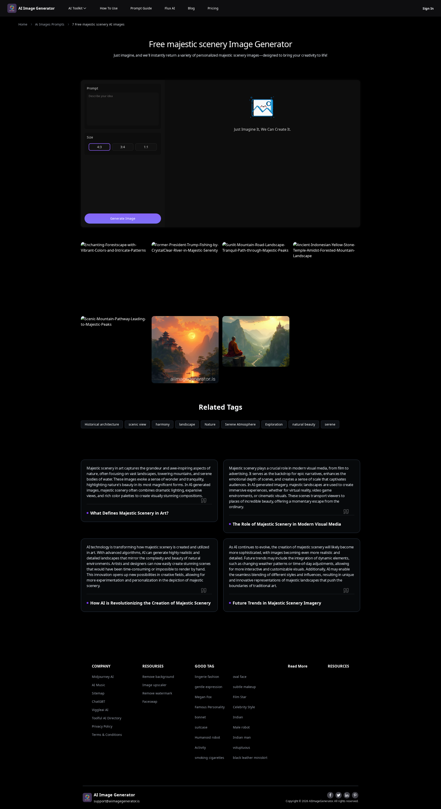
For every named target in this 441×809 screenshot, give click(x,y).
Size (90, 137)
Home (22, 24)
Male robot (241, 727)
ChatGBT (98, 701)
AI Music (98, 685)
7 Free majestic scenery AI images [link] (98, 24)
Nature (210, 424)
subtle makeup (244, 687)
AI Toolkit (75, 8)
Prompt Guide (141, 8)
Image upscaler (154, 685)
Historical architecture (102, 424)
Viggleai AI (100, 710)
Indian (238, 717)
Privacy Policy (102, 726)
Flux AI (170, 8)
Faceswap (149, 701)
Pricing (213, 8)
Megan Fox (203, 697)
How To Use (109, 8)
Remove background (158, 676)
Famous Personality (210, 707)
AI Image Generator (36, 8)
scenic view (137, 424)
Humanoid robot (207, 737)
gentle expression (208, 687)
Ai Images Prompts (49, 24)
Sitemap (98, 693)
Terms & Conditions (107, 734)
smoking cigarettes (209, 757)
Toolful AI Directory (106, 718)
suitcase (201, 727)
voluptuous (241, 747)
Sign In (428, 8)
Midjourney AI (103, 676)
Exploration (274, 424)
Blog (191, 8)
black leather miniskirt (250, 757)
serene (330, 424)
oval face (239, 676)
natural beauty (303, 424)
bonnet (200, 717)
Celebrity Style (244, 707)
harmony (163, 424)
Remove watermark (157, 693)
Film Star (239, 697)
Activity (200, 747)
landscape (187, 424)
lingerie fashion (207, 676)
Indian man (242, 737)
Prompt (92, 88)
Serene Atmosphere (240, 424)
